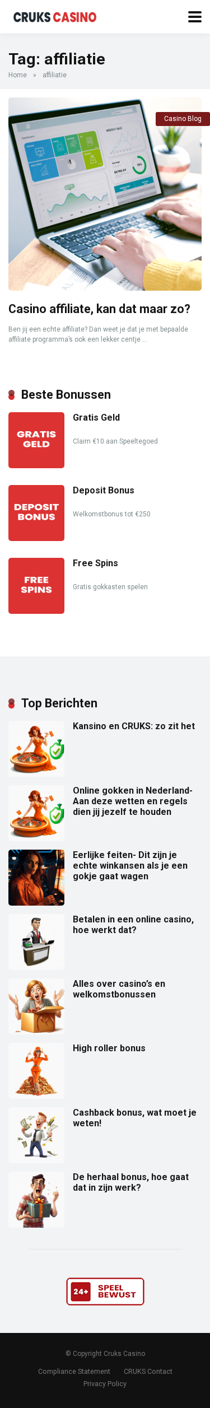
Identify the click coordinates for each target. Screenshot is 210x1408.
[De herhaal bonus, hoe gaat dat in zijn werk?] (36, 1224)
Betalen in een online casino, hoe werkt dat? (133, 924)
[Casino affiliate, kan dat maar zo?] (105, 194)
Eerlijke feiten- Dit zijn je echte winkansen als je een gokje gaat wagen (130, 866)
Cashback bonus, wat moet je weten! (135, 1118)
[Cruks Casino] (56, 15)
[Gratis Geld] (36, 465)
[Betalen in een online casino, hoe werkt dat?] (36, 967)
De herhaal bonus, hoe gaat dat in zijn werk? (131, 1182)
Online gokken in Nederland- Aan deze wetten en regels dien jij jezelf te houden (133, 801)
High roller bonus (109, 1048)
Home (17, 75)
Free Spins (95, 563)
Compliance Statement (74, 1371)
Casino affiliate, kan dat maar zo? (99, 309)
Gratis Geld (96, 417)
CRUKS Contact (148, 1371)
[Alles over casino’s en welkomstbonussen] (36, 1031)
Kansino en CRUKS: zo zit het (134, 726)
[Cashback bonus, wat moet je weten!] (36, 1160)
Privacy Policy (105, 1383)
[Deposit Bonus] (36, 538)
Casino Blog (183, 119)
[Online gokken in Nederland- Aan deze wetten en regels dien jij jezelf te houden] (36, 838)
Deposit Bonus (103, 490)
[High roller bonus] (36, 1095)
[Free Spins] (36, 610)
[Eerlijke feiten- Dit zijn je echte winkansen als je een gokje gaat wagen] (36, 902)
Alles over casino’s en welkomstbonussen (119, 989)
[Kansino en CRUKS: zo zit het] (36, 773)
